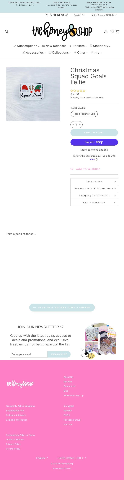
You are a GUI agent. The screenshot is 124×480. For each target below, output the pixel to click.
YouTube (68, 424)
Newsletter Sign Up (73, 395)
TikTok (67, 415)
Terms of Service (15, 439)
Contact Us (69, 386)
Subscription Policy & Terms (20, 435)
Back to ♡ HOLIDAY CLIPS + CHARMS (64, 307)
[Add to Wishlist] (28, 246)
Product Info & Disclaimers (94, 189)
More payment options (94, 149)
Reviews (68, 381)
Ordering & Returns (16, 415)
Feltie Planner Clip (84, 113)
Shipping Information (16, 420)
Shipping (74, 97)
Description (94, 182)
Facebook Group (72, 420)
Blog (66, 391)
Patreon (68, 410)
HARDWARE (78, 108)
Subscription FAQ (15, 410)
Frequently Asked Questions (20, 406)
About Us (68, 377)
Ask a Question (94, 202)
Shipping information (94, 195)
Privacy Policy (13, 444)
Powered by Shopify (62, 468)
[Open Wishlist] (112, 31)
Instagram (69, 406)
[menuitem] (26, 45)
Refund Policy (13, 449)
